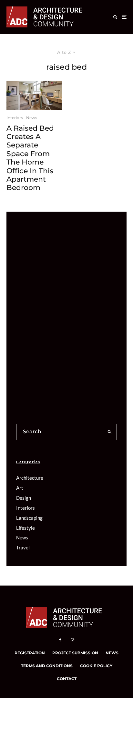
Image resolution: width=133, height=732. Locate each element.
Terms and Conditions (47, 665)
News (31, 117)
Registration (30, 652)
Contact (67, 678)
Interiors (14, 117)
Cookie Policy (96, 665)
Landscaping (29, 518)
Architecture (29, 478)
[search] (110, 432)
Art (19, 488)
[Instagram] (72, 640)
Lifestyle (25, 528)
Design (23, 498)
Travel (23, 547)
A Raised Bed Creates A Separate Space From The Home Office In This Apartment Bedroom (30, 158)
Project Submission (75, 652)
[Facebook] (60, 640)
